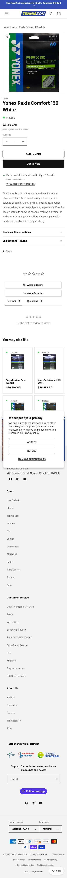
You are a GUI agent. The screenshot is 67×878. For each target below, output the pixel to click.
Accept (32, 442)
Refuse (31, 450)
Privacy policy (31, 432)
